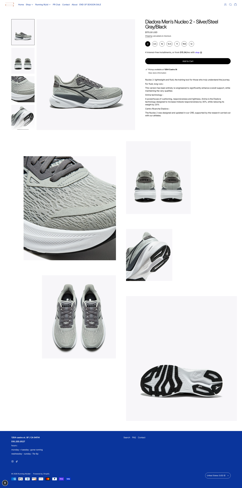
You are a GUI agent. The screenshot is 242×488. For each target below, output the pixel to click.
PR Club (56, 4)
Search (127, 437)
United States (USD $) (216, 475)
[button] (230, 4)
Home (21, 4)
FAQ (134, 437)
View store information (157, 73)
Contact (66, 4)
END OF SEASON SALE (90, 4)
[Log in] (225, 4)
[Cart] (235, 4)
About (74, 4)
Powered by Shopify (41, 474)
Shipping (148, 36)
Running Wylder (24, 474)
